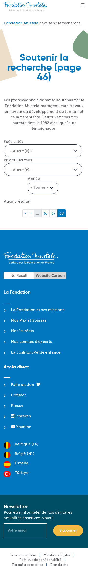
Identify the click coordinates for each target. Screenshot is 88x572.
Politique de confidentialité (40, 560)
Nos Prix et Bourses (29, 320)
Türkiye (21, 473)
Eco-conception (23, 555)
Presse (17, 405)
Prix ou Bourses (18, 160)
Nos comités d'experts (31, 341)
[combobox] (43, 150)
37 (54, 213)
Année (34, 178)
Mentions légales (57, 555)
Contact (18, 395)
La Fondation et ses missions (37, 310)
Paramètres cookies (27, 565)
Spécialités (13, 141)
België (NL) (24, 454)
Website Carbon (50, 275)
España (21, 463)
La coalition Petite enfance (35, 352)
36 (46, 213)
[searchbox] (31, 151)
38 (62, 213)
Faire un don (22, 384)
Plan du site (59, 565)
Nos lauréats (22, 331)
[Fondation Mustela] (27, 7)
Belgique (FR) (27, 444)
